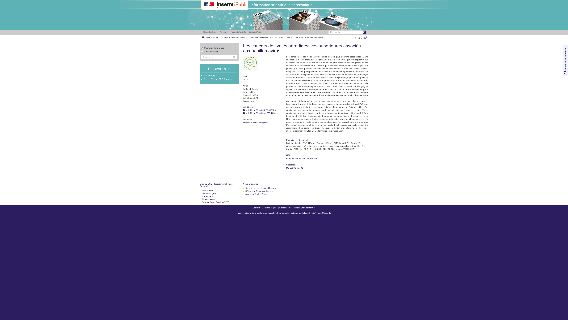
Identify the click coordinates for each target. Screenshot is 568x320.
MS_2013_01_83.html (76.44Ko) (260, 113)
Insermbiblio (207, 190)
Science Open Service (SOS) (215, 202)
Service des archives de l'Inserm (260, 188)
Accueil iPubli (212, 37)
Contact (256, 208)
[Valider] (364, 32)
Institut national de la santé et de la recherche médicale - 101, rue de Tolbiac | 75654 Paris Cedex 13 (284, 213)
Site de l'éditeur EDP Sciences (218, 79)
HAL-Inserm (207, 196)
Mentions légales (269, 208)
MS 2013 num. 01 (295, 37)
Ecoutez (358, 38)
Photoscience (208, 199)
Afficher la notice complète (255, 122)
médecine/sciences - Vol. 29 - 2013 (266, 37)
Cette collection (211, 51)
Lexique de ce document (565, 59)
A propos (283, 208)
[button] (210, 32)
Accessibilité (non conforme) (302, 208)
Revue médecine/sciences (234, 37)
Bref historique (210, 75)
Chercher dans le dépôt (215, 48)
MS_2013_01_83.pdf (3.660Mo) (260, 110)
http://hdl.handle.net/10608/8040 (301, 158)
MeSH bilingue (209, 193)
